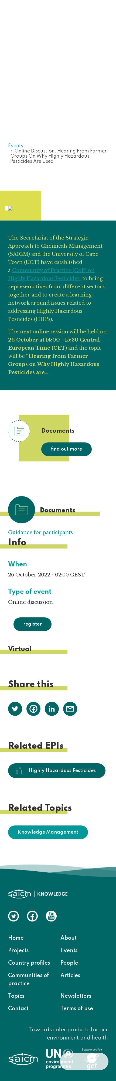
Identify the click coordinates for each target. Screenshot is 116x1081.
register (32, 624)
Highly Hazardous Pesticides (62, 770)
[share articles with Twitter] (15, 709)
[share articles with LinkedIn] (52, 709)
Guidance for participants (40, 532)
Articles (70, 975)
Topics (16, 996)
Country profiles (29, 963)
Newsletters (75, 996)
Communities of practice (28, 980)
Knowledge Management (48, 832)
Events (15, 146)
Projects (18, 951)
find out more (66, 449)
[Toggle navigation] (100, 15)
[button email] (70, 709)
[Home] (37, 15)
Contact (18, 1009)
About (68, 938)
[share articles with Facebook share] (33, 709)
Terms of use (76, 1009)
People (69, 963)
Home (16, 938)
